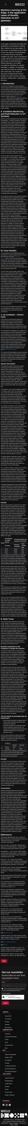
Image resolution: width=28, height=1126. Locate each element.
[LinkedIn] (4, 1105)
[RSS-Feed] (10, 1105)
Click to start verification (14, 997)
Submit (5, 1003)
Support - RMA (8, 1057)
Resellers (7, 1024)
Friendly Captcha (6, 993)
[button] (3, 33)
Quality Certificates (10, 1095)
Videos (6, 1039)
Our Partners (8, 1019)
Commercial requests (10, 1066)
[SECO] (5, 1111)
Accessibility (8, 1060)
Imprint (6, 1089)
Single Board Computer (10, 349)
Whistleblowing (9, 1080)
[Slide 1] (11, 38)
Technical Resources (10, 1068)
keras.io (5, 944)
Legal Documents (9, 1078)
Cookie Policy (8, 1083)
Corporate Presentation (11, 1036)
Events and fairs (9, 1045)
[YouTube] (7, 1105)
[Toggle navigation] (6, 4)
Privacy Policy (8, 1092)
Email (3, 982)
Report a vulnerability (10, 1054)
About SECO (8, 1016)
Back (4, 961)
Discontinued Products (10, 1071)
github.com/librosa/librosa (9, 941)
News (6, 1042)
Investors (7, 1021)
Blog (6, 1048)
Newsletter (7, 1033)
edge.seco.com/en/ (8, 932)
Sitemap (7, 1086)
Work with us (8, 1027)
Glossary (7, 1063)
